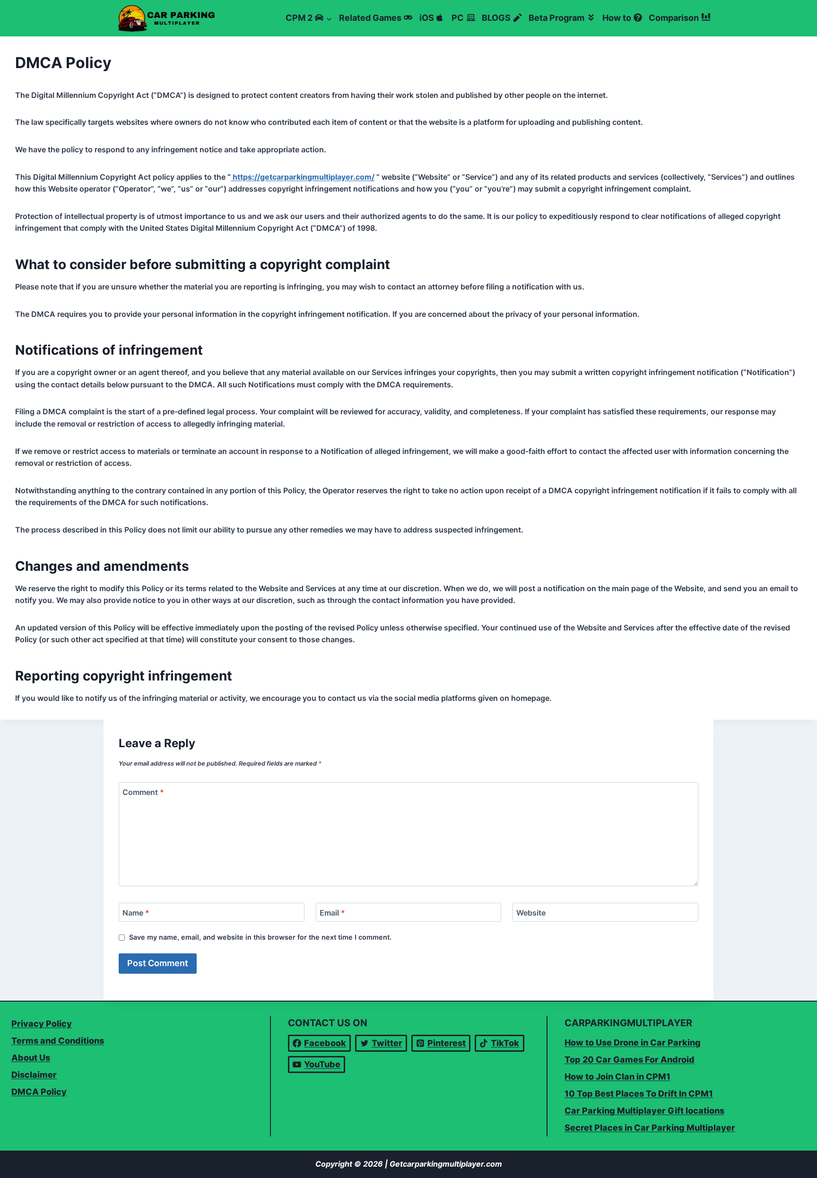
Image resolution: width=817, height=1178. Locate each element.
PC (458, 18)
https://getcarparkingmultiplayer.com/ (302, 177)
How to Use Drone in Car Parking (633, 1042)
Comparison (674, 18)
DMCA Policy (39, 1092)
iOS (426, 18)
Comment (143, 792)
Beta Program (556, 18)
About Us (30, 1058)
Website (531, 912)
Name (135, 912)
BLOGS (496, 18)
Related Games (370, 18)
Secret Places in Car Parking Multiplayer (650, 1128)
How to (616, 18)
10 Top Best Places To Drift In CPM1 (639, 1094)
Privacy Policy (41, 1024)
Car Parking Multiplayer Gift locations (644, 1111)
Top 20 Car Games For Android (630, 1060)
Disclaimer (34, 1075)
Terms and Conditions (57, 1041)
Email (332, 912)
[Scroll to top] (792, 1167)
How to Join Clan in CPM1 (617, 1077)
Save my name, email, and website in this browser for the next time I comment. (260, 937)
